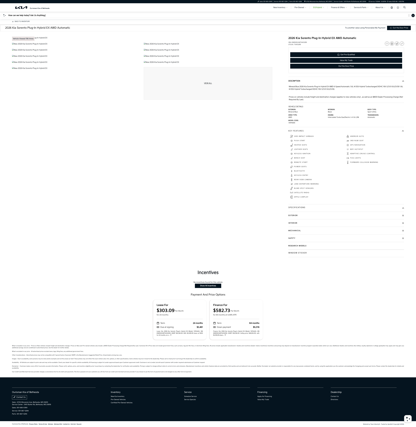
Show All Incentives (208, 286)
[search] (404, 7)
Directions (334, 399)
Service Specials (190, 399)
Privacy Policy (33, 424)
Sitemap (50, 424)
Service (188, 392)
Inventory (115, 392)
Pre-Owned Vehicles (118, 399)
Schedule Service (190, 396)
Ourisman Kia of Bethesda (20, 424)
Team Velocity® (375, 424)
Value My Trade (263, 399)
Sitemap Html (58, 424)
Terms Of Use (43, 424)
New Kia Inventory (117, 396)
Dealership (336, 392)
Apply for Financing (264, 396)
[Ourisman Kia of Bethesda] (31, 8)
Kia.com (79, 424)
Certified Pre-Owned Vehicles (121, 403)
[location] (304, 1)
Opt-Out (73, 424)
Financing (262, 392)
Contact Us (21, 397)
